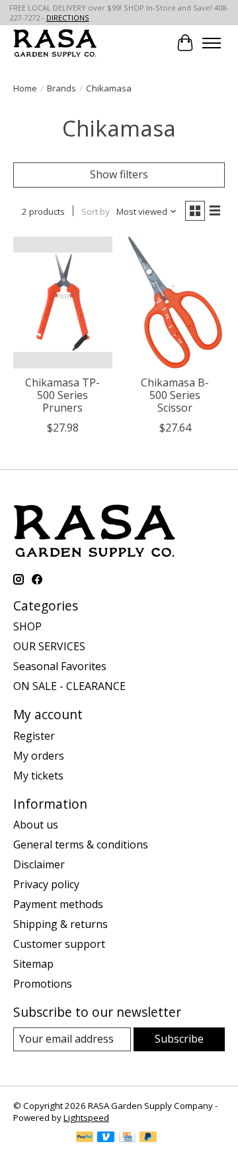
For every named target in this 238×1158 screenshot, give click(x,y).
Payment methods (58, 904)
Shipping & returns (60, 924)
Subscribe (179, 1038)
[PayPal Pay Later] (148, 1138)
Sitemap (33, 963)
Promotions (42, 983)
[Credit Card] (127, 1138)
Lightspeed (86, 1118)
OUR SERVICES (49, 646)
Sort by (95, 211)
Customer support (59, 944)
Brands (61, 88)
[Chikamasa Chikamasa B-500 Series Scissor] (175, 303)
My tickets (38, 775)
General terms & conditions (80, 844)
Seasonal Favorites (59, 666)
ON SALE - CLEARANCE (69, 686)
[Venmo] (105, 1138)
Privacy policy (46, 884)
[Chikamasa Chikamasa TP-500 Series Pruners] (62, 303)
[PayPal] (84, 1138)
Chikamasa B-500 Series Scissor (175, 395)
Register (34, 735)
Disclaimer (39, 864)
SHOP (27, 626)
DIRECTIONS (67, 18)
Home (25, 88)
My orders (38, 755)
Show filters (119, 174)
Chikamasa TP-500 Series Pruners (62, 395)
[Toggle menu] (211, 43)
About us (35, 824)
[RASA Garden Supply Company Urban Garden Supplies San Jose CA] (55, 42)
